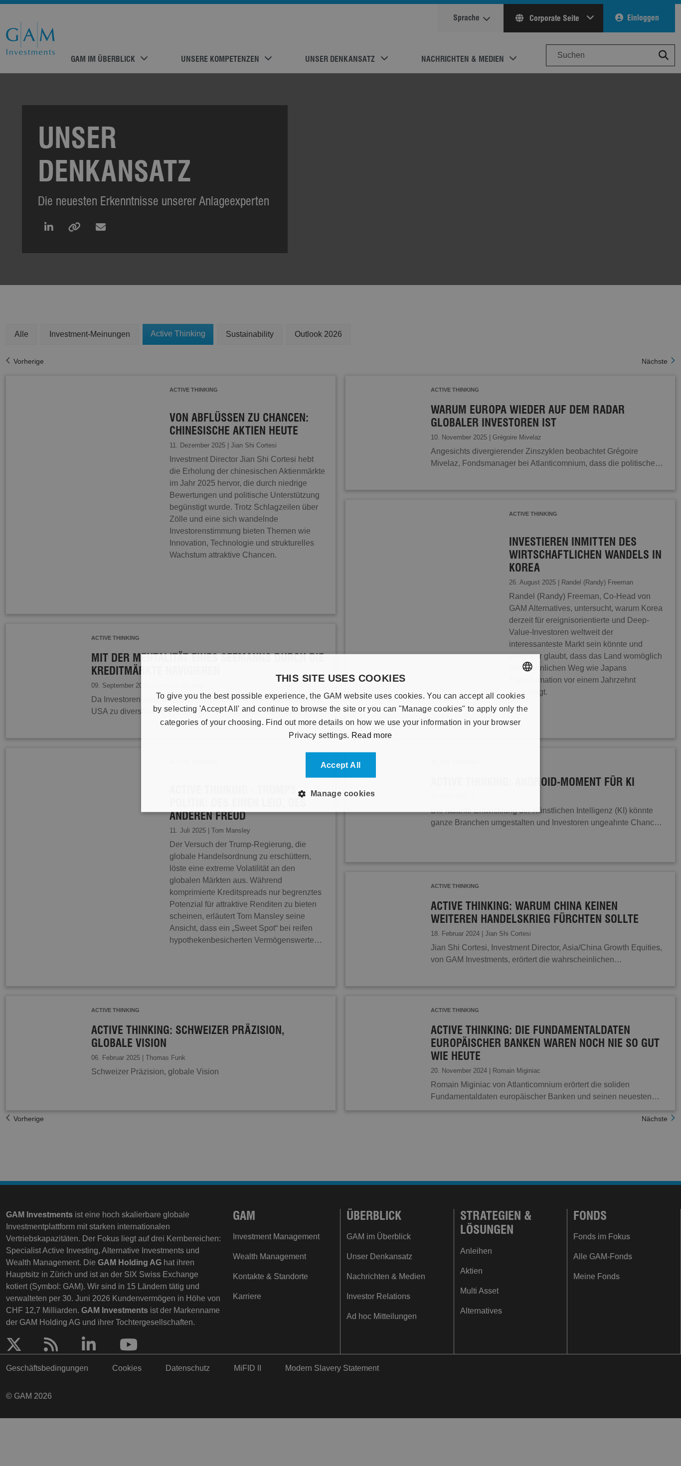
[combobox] (527, 667)
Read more (371, 735)
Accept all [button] (341, 764)
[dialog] (340, 733)
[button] (340, 793)
